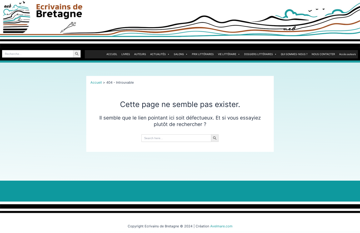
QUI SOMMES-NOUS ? (294, 54)
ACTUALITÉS (158, 54)
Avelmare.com (221, 226)
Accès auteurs (347, 54)
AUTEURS (140, 54)
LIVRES (125, 54)
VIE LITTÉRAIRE (227, 54)
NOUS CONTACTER (323, 54)
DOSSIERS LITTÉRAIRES (258, 54)
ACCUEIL (111, 54)
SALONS (179, 54)
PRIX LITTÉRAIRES (203, 54)
